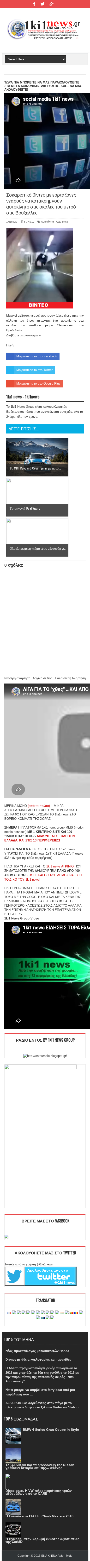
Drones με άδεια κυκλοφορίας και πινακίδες (38, 1359)
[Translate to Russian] (81, 1313)
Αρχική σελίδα (43, 678)
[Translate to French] (9, 1313)
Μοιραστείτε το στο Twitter (34, 370)
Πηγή (9, 345)
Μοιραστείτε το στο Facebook (36, 356)
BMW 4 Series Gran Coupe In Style (51, 1429)
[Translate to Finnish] (38, 1313)
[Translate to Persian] (62, 1313)
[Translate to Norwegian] (67, 1313)
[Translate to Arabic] (23, 1313)
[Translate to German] (14, 1313)
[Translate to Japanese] (57, 1313)
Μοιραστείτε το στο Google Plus (38, 383)
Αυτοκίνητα (47, 221)
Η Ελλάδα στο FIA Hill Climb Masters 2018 (39, 1516)
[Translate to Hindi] (43, 1313)
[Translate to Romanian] (76, 1313)
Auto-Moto (62, 221)
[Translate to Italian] (52, 1313)
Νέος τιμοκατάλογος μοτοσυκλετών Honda (37, 1351)
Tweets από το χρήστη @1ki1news (29, 1264)
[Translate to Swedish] (43, 1318)
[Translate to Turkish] (19, 1313)
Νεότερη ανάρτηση (17, 678)
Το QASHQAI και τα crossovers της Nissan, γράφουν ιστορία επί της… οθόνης (40, 1466)
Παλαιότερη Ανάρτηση (70, 678)
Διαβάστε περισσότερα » (23, 335)
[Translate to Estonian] (33, 1313)
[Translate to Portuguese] (71, 1313)
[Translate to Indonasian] (47, 1313)
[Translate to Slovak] (38, 1318)
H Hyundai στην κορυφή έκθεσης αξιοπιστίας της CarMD (42, 1540)
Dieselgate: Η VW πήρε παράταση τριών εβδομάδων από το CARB (39, 1492)
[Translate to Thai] (47, 1318)
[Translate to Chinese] (28, 1313)
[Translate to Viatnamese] (52, 1318)
